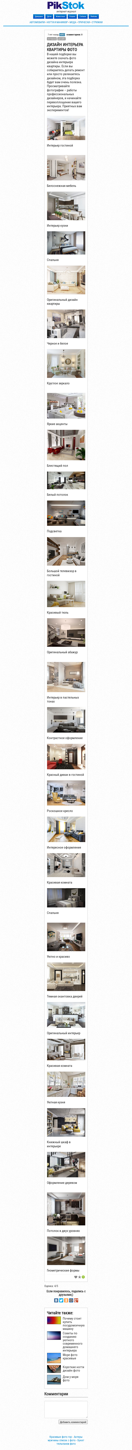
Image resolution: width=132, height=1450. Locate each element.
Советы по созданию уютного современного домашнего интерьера (72, 1341)
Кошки (72, 16)
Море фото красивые (70, 1356)
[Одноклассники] (66, 1300)
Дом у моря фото (70, 1378)
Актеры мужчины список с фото (65, 1438)
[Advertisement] (110, 64)
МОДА (73, 22)
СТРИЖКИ (97, 22)
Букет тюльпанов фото (70, 1442)
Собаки (83, 16)
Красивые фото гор (61, 1437)
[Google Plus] (76, 1300)
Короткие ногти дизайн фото (73, 1368)
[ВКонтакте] (56, 1300)
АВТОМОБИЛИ (37, 22)
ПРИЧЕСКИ (84, 22)
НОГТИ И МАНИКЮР (57, 22)
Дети (49, 16)
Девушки (39, 16)
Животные (60, 16)
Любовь (93, 16)
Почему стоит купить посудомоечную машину (74, 1324)
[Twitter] (61, 1300)
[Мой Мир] (71, 1300)
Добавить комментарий (73, 1422)
